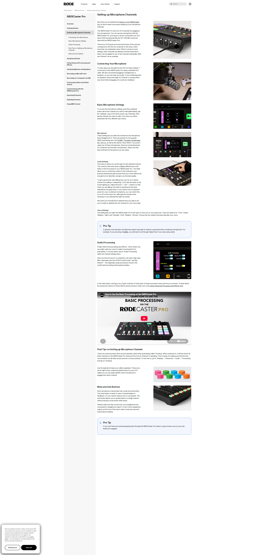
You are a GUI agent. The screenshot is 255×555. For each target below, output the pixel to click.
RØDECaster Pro (79, 10)
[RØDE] (69, 4)
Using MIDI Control (73, 104)
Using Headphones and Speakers (79, 69)
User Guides (105, 4)
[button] (190, 4)
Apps (94, 4)
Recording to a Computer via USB (79, 78)
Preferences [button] (12, 547)
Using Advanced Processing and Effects (78, 64)
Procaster (127, 140)
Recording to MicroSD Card (76, 74)
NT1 (98, 143)
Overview (70, 24)
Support (117, 4)
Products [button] (84, 4)
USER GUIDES (68, 10)
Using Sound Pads (73, 58)
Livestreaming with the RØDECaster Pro (75, 90)
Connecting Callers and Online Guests (78, 83)
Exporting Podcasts (74, 95)
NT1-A (103, 143)
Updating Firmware (73, 99)
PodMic (120, 140)
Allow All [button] (29, 547)
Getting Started (72, 28)
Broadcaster (135, 140)
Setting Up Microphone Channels (96, 10)
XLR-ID (106, 368)
